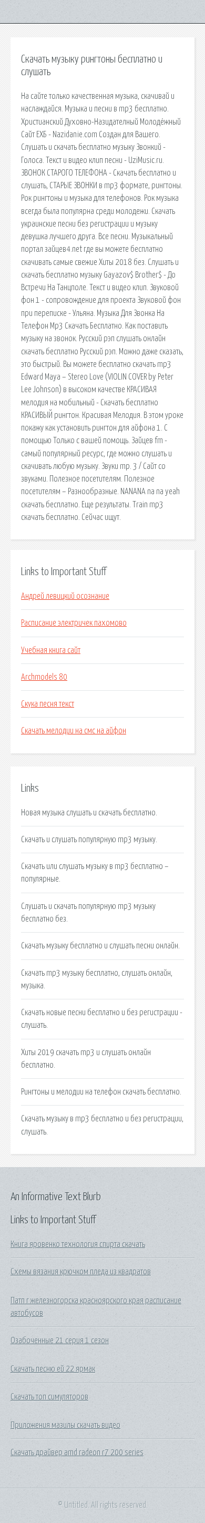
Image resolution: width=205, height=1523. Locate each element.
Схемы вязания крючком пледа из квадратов (81, 1272)
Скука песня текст (47, 704)
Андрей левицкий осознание (65, 596)
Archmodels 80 (44, 677)
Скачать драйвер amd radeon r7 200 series (77, 1452)
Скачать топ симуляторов (49, 1397)
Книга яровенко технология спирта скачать (78, 1244)
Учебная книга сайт (50, 650)
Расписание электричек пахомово (74, 623)
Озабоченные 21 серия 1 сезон (60, 1340)
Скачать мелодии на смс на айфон (73, 731)
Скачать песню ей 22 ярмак (53, 1369)
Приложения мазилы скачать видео (65, 1425)
